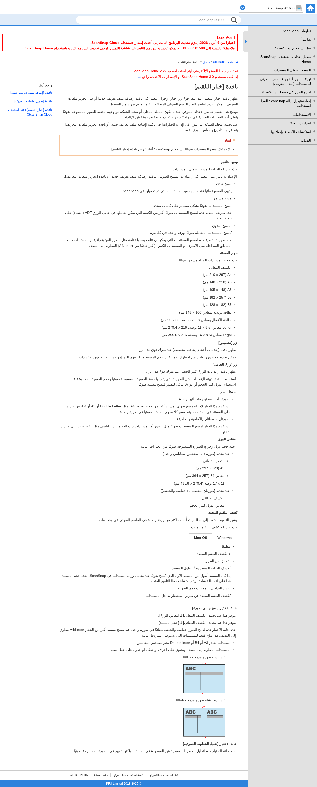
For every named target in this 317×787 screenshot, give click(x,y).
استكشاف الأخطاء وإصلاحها (291, 132)
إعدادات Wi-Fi (300, 123)
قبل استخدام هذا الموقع (164, 775)
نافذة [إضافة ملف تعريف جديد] (31, 92)
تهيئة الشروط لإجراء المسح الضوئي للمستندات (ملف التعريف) (285, 81)
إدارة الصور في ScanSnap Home (286, 92)
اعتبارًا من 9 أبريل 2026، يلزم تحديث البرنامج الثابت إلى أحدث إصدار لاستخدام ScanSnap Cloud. (162, 43)
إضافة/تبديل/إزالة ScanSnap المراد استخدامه (285, 103)
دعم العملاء (101, 775)
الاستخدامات (302, 114)
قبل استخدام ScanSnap (293, 48)
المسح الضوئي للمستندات (292, 70)
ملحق (206, 62)
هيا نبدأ (306, 40)
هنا (139, 77)
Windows (224, 538)
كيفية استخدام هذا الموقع (128, 775)
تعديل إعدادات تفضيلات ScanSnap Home (285, 59)
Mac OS (200, 538)
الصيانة (306, 140)
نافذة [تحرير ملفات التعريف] (33, 101)
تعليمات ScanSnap (297, 31)
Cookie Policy (79, 775)
